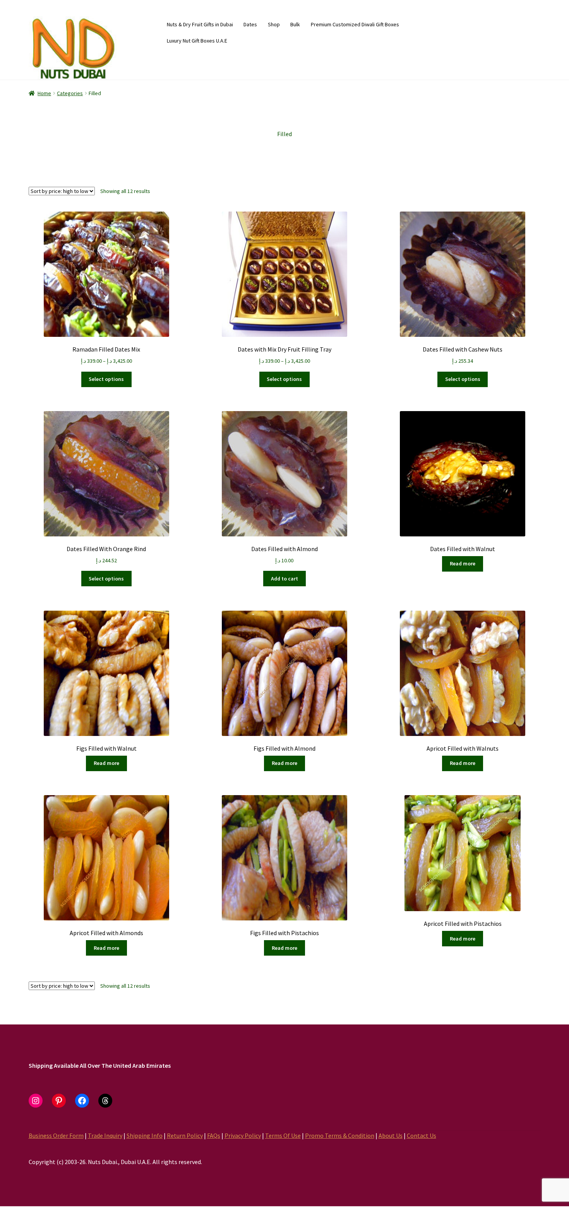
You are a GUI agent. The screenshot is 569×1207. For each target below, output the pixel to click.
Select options (106, 379)
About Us (391, 1135)
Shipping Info (145, 1135)
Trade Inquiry (105, 1135)
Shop (274, 24)
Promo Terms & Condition (339, 1135)
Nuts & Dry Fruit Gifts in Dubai (200, 24)
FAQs (213, 1135)
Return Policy (185, 1135)
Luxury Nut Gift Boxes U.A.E (197, 40)
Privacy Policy (243, 1135)
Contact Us (421, 1135)
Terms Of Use (283, 1135)
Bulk (295, 24)
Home (44, 93)
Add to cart (284, 578)
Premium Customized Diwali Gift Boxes (355, 24)
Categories (70, 93)
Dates (250, 24)
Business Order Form (56, 1135)
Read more (462, 563)
